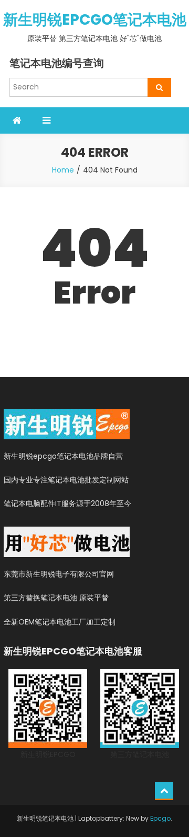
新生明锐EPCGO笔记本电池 (94, 19)
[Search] (159, 87)
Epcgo (160, 818)
